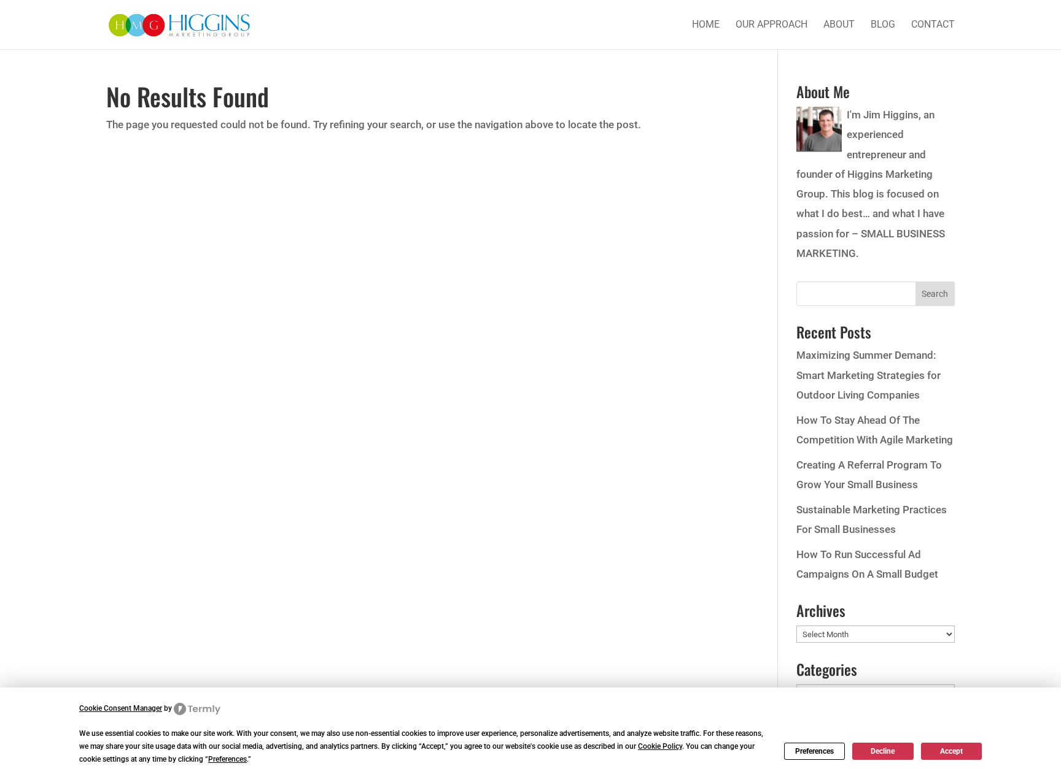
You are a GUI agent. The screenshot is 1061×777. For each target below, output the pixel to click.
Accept (951, 751)
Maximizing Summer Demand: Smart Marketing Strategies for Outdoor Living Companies (868, 375)
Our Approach (771, 25)
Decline (883, 751)
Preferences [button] (227, 759)
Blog (883, 25)
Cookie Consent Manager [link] (120, 708)
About (839, 25)
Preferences (814, 751)
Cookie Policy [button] (660, 746)
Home (706, 25)
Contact (933, 25)
